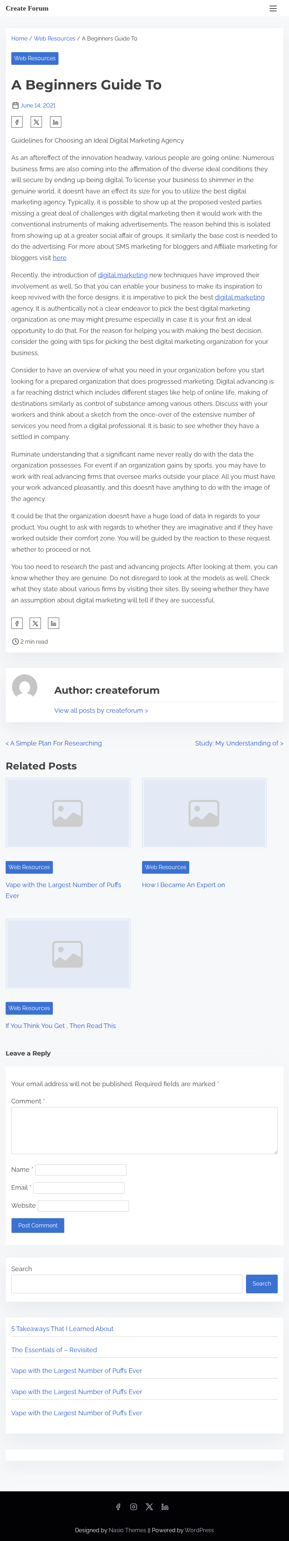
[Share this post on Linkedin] (55, 122)
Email (21, 1187)
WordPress (199, 1530)
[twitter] (36, 122)
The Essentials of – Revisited (54, 1350)
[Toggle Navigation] (273, 8)
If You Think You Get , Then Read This (61, 1025)
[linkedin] (164, 1509)
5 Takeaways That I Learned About (62, 1328)
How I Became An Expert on (183, 885)
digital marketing (123, 275)
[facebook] (17, 122)
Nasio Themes (128, 1530)
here (60, 257)
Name (22, 1169)
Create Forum (27, 8)
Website (23, 1205)
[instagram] (133, 1509)
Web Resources (54, 38)
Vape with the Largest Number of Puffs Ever (76, 1370)
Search (21, 1269)
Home (19, 38)
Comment (28, 1101)
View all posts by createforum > (101, 710)
